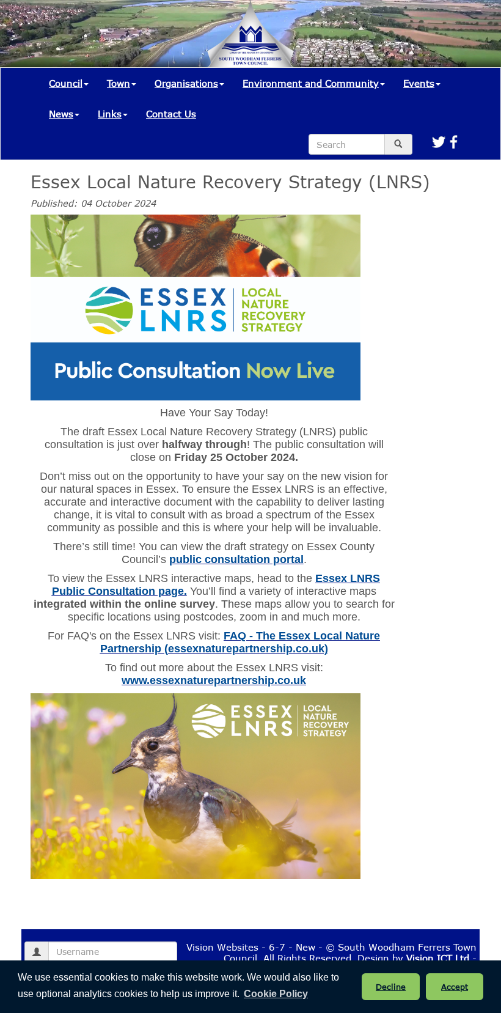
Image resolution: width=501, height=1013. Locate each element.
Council (65, 83)
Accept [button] (454, 987)
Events (418, 83)
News (61, 113)
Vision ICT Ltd (437, 957)
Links (110, 113)
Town (118, 83)
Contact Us (171, 113)
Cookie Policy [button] (276, 994)
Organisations (186, 83)
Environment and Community (311, 83)
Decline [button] (391, 987)
